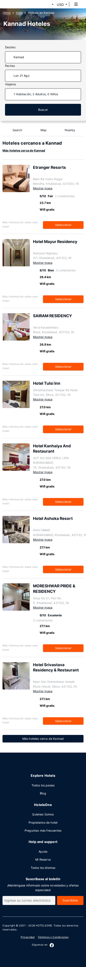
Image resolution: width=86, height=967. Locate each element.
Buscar (43, 109)
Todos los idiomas (43, 867)
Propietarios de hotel (43, 822)
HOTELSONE (44, 925)
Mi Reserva (43, 859)
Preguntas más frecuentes (43, 830)
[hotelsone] (19, 4)
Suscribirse (70, 900)
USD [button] (60, 5)
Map (43, 130)
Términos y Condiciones (53, 937)
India (19, 13)
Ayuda (43, 851)
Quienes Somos (43, 814)
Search (17, 130)
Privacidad (27, 937)
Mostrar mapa (42, 188)
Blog (43, 793)
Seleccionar (63, 225)
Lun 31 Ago (21, 75)
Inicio (7, 13)
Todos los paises (43, 785)
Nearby (70, 130)
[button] (47, 5)
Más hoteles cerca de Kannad (24, 150)
